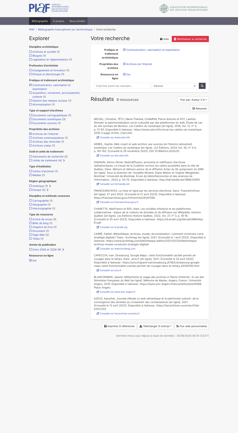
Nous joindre (77, 21)
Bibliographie (40, 21)
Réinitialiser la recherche (191, 39)
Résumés (201, 108)
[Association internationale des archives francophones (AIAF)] (183, 8)
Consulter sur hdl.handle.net (115, 184)
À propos (58, 21)
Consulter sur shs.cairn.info (114, 155)
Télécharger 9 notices (156, 326)
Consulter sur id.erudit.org (113, 227)
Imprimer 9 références (121, 326)
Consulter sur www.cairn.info (115, 137)
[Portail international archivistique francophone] (49, 8)
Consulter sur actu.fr (110, 270)
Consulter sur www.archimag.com (117, 248)
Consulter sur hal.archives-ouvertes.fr (120, 313)
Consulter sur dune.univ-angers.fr (117, 291)
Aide (166, 39)
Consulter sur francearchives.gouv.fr (119, 202)
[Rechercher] (202, 86)
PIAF (32, 29)
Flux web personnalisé (193, 326)
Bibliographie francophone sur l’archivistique (65, 29)
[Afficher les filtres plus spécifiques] (64, 160)
